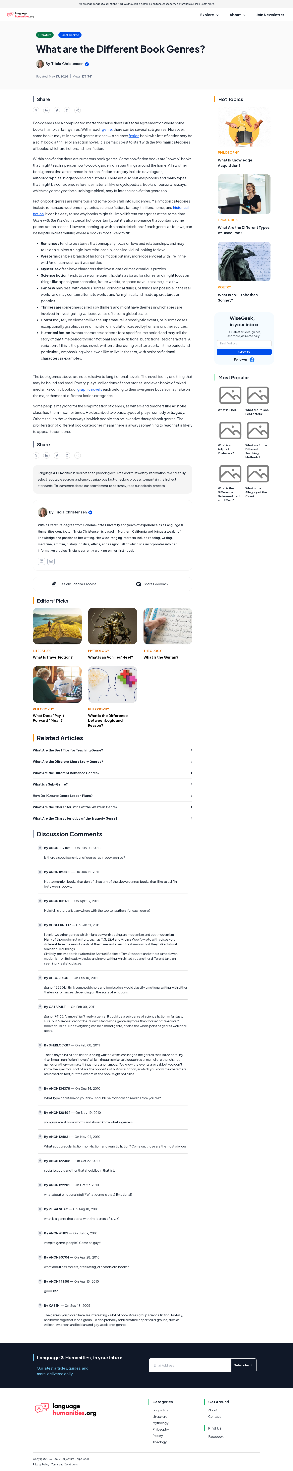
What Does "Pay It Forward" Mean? (48, 718)
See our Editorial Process (77, 584)
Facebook (215, 1436)
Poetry (224, 287)
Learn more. (208, 3)
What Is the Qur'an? (161, 657)
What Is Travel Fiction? (53, 657)
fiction (134, 135)
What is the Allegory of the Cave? (256, 492)
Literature (42, 651)
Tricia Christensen (67, 64)
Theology (153, 651)
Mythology (98, 651)
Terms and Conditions (64, 1464)
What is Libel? (227, 410)
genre (107, 129)
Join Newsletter (270, 14)
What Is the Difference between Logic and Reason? (108, 720)
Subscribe (244, 351)
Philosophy (43, 709)
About (212, 1410)
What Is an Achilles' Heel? (110, 657)
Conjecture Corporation (74, 1458)
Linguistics (228, 220)
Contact (214, 1416)
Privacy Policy (41, 1464)
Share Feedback (156, 584)
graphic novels (89, 389)
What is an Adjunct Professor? (226, 449)
